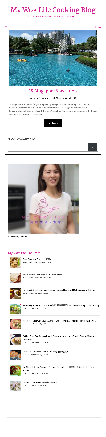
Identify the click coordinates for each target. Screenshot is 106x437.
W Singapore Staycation (53, 91)
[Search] (92, 147)
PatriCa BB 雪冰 (70, 98)
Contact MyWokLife (17, 236)
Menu (98, 26)
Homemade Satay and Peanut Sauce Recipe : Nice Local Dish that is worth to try (59, 290)
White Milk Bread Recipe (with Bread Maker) (43, 274)
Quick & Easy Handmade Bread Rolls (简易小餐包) (45, 351)
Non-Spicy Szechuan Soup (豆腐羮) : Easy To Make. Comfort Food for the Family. (59, 320)
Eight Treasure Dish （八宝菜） (37, 259)
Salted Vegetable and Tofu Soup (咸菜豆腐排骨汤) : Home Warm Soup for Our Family (61, 305)
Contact (10, 420)
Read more (53, 123)
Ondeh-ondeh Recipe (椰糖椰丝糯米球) (40, 382)
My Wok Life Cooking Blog (53, 10)
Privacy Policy (13, 414)
